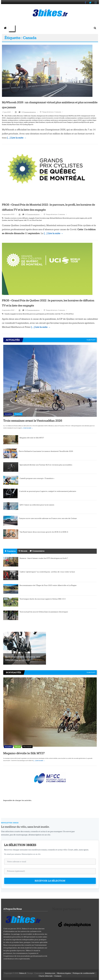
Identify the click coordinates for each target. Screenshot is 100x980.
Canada (33, 116)
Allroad (17, 747)
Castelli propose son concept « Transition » (37, 478)
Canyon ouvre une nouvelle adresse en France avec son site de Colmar (48, 518)
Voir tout (91, 340)
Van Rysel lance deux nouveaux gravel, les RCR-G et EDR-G (44, 532)
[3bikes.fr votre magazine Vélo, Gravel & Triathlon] (5, 28)
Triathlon (18, 414)
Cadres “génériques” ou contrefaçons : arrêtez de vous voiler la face (47, 572)
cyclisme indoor (13, 120)
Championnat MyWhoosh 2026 (69, 116)
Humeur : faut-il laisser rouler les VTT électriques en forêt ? (44, 558)
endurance (54, 120)
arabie (14, 116)
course (19, 218)
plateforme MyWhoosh (81, 122)
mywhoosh (50, 122)
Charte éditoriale (46, 976)
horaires (43, 218)
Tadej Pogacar (18, 220)
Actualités (8, 414)
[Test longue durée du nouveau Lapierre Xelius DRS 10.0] (10, 602)
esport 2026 (77, 120)
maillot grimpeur (29, 122)
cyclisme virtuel (37, 120)
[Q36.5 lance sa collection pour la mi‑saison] (10, 507)
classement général (13, 118)
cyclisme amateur (71, 118)
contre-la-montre (47, 118)
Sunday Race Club (13, 124)
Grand (37, 218)
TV (28, 220)
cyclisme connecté (83, 118)
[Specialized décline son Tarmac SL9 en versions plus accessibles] (10, 467)
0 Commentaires (28, 112)
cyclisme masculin (25, 120)
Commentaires (38, 551)
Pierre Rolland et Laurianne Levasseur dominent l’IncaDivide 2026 (46, 451)
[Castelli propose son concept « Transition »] (10, 480)
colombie (23, 118)
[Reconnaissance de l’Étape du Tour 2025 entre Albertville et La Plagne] (10, 589)
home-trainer (18, 122)
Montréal (66, 218)
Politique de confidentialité (84, 973)
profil (90, 218)
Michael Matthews (56, 218)
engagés (32, 218)
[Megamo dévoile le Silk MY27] (10, 440)
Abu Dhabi (8, 116)
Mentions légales (64, 973)
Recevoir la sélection (50, 880)
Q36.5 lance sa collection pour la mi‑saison (37, 505)
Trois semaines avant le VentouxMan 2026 (32, 420)
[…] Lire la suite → (16, 137)
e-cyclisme (46, 120)
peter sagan (80, 218)
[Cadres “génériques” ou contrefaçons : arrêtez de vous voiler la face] (10, 575)
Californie (26, 116)
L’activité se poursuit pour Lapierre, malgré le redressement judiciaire (47, 491)
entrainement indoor (66, 120)
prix (86, 218)
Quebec (4, 220)
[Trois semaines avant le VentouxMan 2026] (50, 381)
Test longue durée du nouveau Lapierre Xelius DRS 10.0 (42, 599)
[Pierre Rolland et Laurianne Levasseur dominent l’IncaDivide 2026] (10, 453)
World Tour (70, 314)
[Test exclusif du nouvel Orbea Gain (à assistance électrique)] (10, 615)
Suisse (4, 124)
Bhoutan (20, 116)
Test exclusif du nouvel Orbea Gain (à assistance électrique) (44, 612)
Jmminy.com (50, 973)
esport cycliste (87, 120)
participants (40, 314)
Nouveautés (27, 747)
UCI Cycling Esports (26, 124)
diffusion (25, 218)
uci (30, 220)
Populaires (11, 551)
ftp (12, 122)
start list (10, 220)
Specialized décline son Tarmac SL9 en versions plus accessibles (46, 465)
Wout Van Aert (37, 220)
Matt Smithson (40, 122)
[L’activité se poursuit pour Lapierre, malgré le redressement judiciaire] (10, 493)
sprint (92, 122)
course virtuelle (59, 118)
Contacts (57, 976)
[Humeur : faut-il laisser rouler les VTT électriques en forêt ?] (10, 562)
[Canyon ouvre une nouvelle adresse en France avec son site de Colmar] (10, 520)
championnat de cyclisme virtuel (47, 116)
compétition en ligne (34, 118)
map (47, 218)
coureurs (13, 218)
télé (25, 220)
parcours (72, 218)
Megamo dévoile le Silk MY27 (32, 438)
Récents (24, 551)
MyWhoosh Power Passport (63, 122)
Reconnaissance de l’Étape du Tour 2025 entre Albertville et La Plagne (48, 585)
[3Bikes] (22, 919)
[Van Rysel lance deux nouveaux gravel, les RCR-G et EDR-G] (10, 534)
